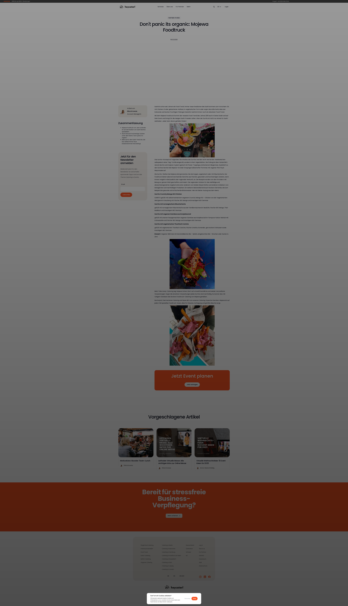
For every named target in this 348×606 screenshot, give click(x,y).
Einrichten (187, 598)
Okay (194, 598)
